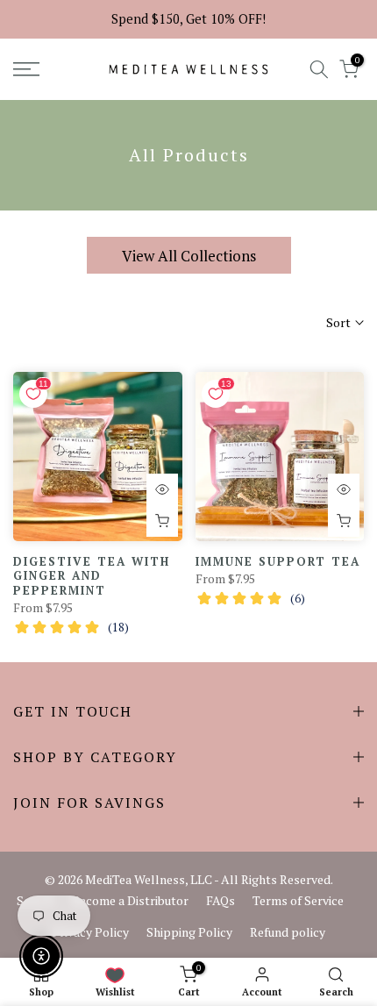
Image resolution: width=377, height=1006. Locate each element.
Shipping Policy (189, 932)
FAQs (220, 900)
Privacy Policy (90, 932)
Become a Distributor (130, 900)
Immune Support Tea (278, 561)
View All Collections (189, 256)
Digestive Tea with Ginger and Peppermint (91, 575)
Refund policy (287, 932)
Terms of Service (298, 900)
